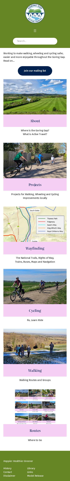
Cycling (35, 310)
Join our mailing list (35, 70)
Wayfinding (35, 248)
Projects (35, 184)
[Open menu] (35, 31)
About (35, 120)
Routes (35, 430)
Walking (35, 370)
